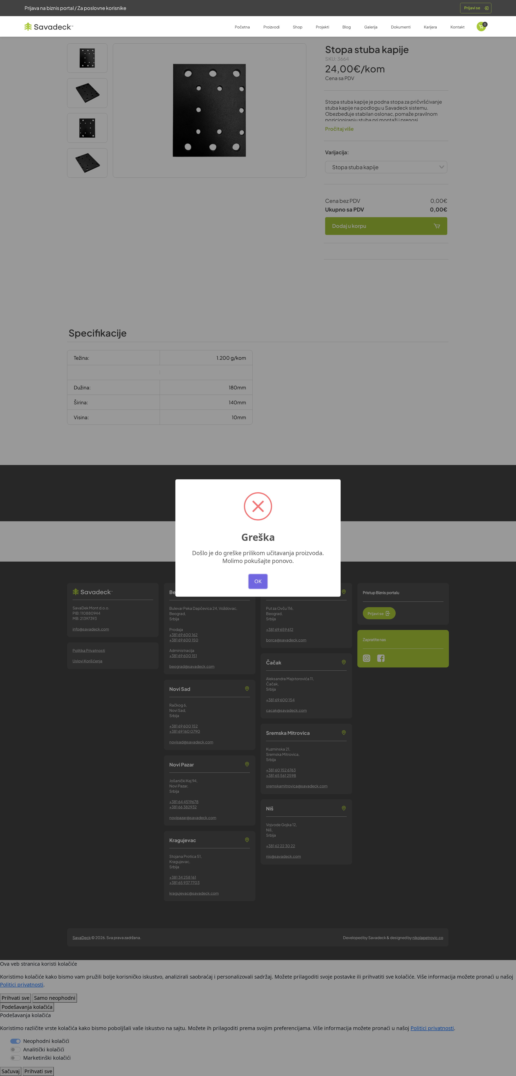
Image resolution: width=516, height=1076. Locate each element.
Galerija (371, 27)
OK (258, 581)
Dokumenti (401, 27)
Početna (242, 27)
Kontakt (457, 27)
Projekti (322, 27)
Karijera (430, 27)
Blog (346, 27)
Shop (297, 27)
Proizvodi (271, 27)
